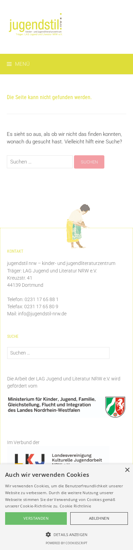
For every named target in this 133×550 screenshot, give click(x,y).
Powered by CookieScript (66, 543)
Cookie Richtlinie (75, 505)
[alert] (66, 507)
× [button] (127, 470)
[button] (66, 534)
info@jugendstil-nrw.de (42, 313)
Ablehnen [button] (99, 518)
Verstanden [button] (36, 518)
